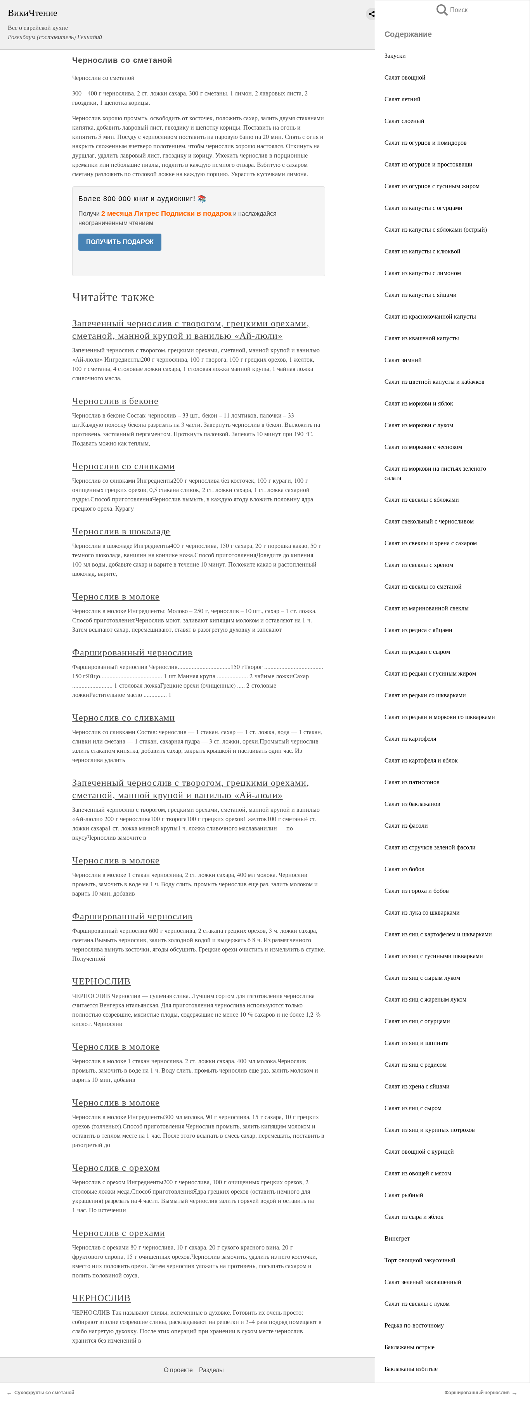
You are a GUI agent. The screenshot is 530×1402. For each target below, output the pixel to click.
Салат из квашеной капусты (422, 338)
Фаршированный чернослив (132, 652)
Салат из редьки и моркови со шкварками (440, 716)
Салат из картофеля (410, 738)
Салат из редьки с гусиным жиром (430, 673)
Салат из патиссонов (412, 782)
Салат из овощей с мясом (418, 1173)
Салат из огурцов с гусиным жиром (432, 186)
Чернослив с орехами (118, 1232)
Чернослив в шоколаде (121, 531)
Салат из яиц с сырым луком (422, 977)
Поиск (451, 10)
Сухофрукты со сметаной (44, 1392)
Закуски (395, 55)
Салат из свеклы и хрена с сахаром (431, 543)
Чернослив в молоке (115, 596)
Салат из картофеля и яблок (421, 760)
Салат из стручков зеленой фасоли (430, 847)
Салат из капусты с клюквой (423, 251)
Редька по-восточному (414, 1325)
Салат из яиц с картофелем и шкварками (438, 934)
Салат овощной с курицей (419, 1151)
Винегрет (397, 1238)
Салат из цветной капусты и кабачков (435, 381)
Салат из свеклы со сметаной (423, 586)
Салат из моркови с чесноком (423, 446)
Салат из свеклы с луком (417, 1303)
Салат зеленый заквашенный (423, 1281)
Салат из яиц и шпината (417, 1042)
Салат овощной (405, 77)
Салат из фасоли (406, 825)
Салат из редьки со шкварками (425, 695)
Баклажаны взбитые (411, 1368)
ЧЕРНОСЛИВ (101, 981)
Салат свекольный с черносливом (429, 521)
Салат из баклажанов (412, 803)
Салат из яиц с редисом (416, 1064)
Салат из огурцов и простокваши (429, 164)
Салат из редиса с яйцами (418, 630)
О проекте (178, 1370)
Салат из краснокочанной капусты (430, 316)
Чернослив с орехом (115, 1167)
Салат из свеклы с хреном (419, 564)
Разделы (211, 1370)
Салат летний (403, 99)
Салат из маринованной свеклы (427, 608)
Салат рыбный (404, 1195)
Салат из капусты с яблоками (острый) (436, 229)
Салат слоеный (404, 120)
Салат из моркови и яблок (419, 403)
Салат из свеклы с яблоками (422, 499)
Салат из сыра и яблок (414, 1216)
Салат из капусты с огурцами (423, 207)
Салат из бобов (404, 869)
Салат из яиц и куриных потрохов (430, 1129)
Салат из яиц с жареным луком (425, 999)
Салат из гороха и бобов (417, 890)
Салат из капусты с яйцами (421, 294)
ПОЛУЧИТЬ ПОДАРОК (120, 242)
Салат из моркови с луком (419, 425)
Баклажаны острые (410, 1347)
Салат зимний (403, 359)
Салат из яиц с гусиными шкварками (434, 955)
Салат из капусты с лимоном (423, 273)
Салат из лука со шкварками (422, 912)
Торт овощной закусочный (420, 1260)
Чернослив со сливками (123, 465)
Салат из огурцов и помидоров (426, 142)
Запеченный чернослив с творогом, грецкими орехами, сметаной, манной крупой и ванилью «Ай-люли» (190, 329)
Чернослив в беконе (115, 400)
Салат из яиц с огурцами (417, 1021)
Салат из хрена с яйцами (417, 1086)
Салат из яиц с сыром (413, 1108)
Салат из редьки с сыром (417, 651)
